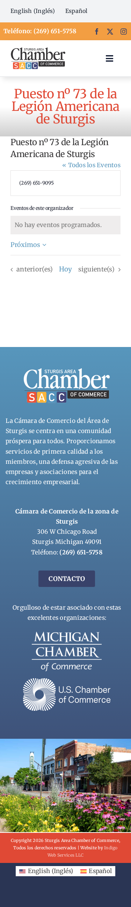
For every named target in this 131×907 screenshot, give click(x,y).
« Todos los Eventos (91, 165)
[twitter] (110, 31)
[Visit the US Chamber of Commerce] (66, 681)
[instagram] (124, 31)
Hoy (65, 269)
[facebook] (97, 31)
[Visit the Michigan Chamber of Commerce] (67, 634)
